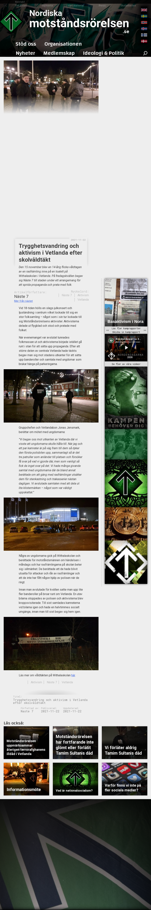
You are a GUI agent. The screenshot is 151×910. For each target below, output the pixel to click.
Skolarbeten (128, 5)
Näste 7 (67, 295)
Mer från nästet (23, 301)
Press (102, 5)
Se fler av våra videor (126, 364)
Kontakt (20, 2)
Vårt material (76, 5)
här (73, 675)
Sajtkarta (47, 5)
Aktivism (83, 295)
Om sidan (21, 5)
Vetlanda (83, 299)
